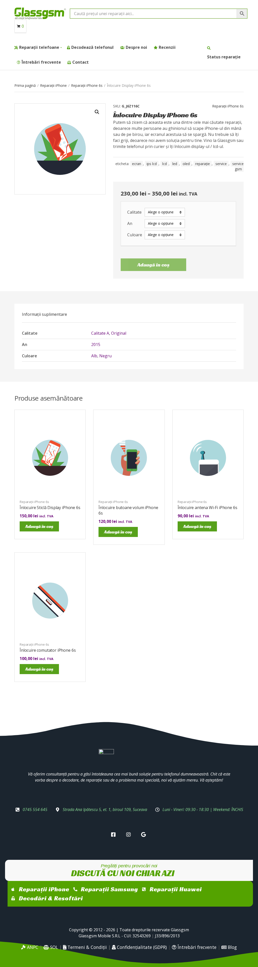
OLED (186, 163)
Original (118, 333)
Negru (105, 356)
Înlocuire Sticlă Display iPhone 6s (50, 507)
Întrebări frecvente (41, 62)
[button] (97, 112)
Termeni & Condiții (86, 947)
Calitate (134, 212)
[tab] (44, 314)
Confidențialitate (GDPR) (141, 947)
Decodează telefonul (92, 47)
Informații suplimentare (44, 314)
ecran (136, 163)
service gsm (238, 166)
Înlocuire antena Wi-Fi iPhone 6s (207, 507)
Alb (94, 356)
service (221, 163)
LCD (164, 163)
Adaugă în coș (153, 264)
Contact (80, 62)
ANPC (32, 947)
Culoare (134, 235)
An (129, 223)
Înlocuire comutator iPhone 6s (48, 650)
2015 (95, 344)
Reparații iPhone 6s (87, 85)
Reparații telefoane (39, 47)
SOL (53, 947)
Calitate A (100, 333)
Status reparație (224, 57)
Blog (232, 947)
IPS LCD (152, 163)
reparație (202, 163)
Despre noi (136, 47)
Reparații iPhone (53, 85)
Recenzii (167, 47)
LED (174, 163)
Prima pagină (25, 85)
